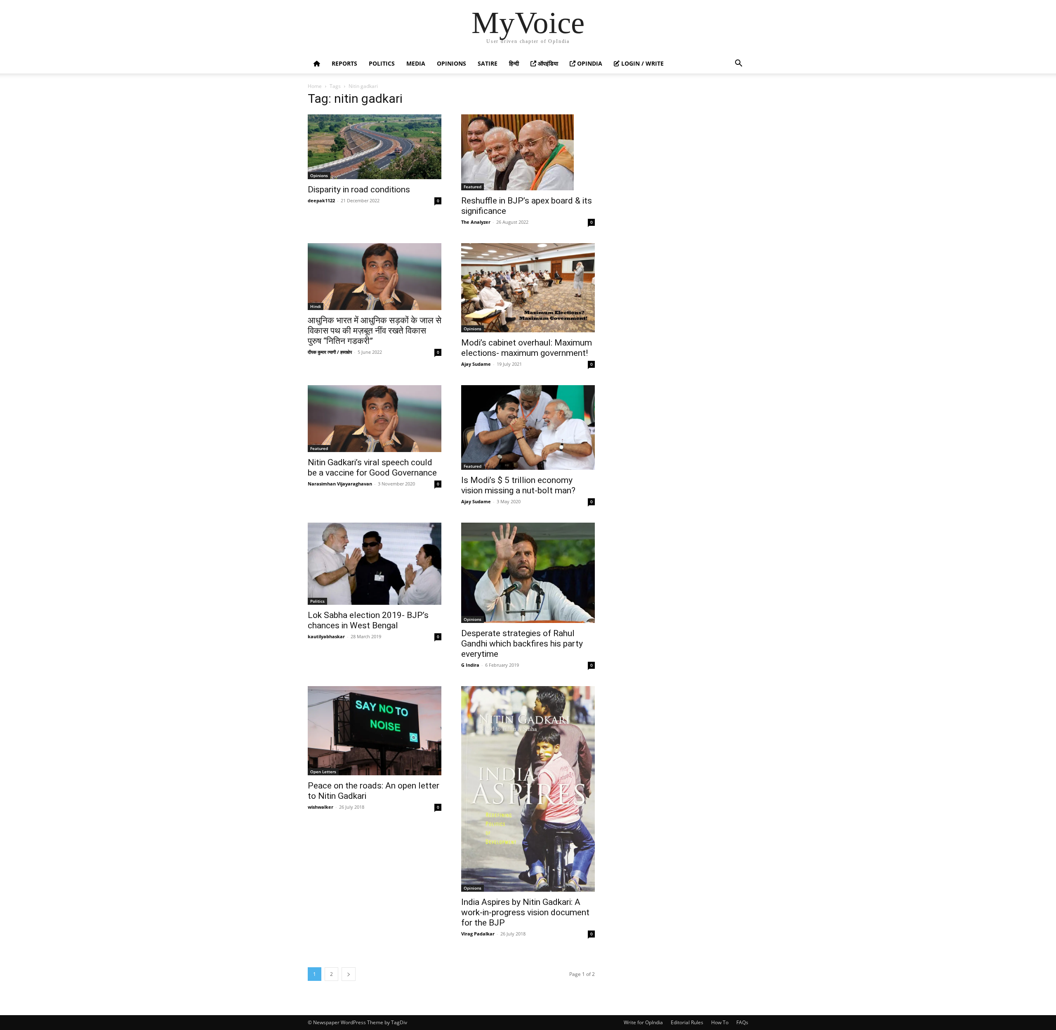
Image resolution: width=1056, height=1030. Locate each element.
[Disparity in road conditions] (374, 146)
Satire (487, 63)
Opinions (451, 63)
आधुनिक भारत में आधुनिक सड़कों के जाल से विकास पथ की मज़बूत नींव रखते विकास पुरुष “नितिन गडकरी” (374, 330)
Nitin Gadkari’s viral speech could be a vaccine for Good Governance (372, 467)
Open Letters (323, 771)
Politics (382, 63)
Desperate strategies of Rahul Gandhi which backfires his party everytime (522, 643)
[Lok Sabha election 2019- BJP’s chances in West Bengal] (374, 564)
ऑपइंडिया (547, 63)
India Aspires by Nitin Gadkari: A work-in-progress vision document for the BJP (525, 912)
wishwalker (320, 807)
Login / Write (642, 63)
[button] (738, 64)
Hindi (315, 306)
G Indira (470, 665)
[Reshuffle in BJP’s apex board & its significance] (528, 152)
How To (719, 1022)
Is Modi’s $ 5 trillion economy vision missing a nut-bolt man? (518, 485)
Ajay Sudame (476, 364)
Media (415, 63)
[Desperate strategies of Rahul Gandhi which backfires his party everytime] (528, 573)
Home (315, 86)
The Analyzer (475, 222)
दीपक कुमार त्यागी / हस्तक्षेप (330, 352)
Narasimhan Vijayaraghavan (340, 484)
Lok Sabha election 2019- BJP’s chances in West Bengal (368, 620)
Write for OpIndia (643, 1022)
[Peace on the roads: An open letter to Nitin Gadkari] (374, 730)
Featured (472, 186)
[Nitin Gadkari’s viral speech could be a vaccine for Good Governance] (374, 418)
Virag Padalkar (478, 934)
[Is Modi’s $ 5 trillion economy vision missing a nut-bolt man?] (528, 427)
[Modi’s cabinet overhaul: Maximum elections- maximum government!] (528, 287)
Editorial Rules (687, 1022)
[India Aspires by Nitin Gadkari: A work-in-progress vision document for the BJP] (528, 789)
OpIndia (588, 63)
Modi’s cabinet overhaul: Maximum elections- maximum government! (526, 348)
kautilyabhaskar (326, 636)
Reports (344, 63)
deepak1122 (321, 200)
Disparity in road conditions (359, 189)
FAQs (742, 1022)
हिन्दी (514, 63)
